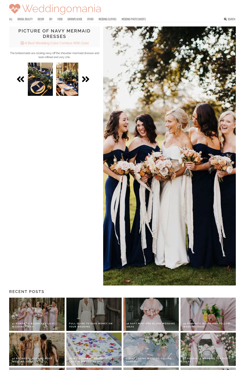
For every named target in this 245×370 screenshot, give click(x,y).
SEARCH (231, 19)
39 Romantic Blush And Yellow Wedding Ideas (206, 325)
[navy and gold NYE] (40, 79)
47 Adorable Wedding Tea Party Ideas (207, 360)
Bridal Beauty (25, 19)
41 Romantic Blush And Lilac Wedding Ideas (33, 325)
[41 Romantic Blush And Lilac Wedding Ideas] (37, 314)
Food (60, 19)
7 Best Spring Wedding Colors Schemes (149, 360)
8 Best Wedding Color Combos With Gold (56, 43)
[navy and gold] (67, 79)
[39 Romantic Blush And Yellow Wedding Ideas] (208, 314)
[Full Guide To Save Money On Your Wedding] (94, 314)
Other (90, 19)
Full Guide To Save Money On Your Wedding (91, 325)
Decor (41, 19)
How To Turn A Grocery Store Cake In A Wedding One (91, 360)
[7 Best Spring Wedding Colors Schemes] (151, 349)
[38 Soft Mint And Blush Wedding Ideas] (151, 314)
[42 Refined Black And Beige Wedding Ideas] (37, 349)
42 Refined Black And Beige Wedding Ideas (32, 360)
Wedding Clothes (107, 19)
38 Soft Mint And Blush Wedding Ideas (150, 325)
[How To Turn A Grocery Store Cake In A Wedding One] (94, 349)
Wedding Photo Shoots (134, 19)
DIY (50, 19)
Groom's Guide (75, 19)
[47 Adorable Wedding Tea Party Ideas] (208, 349)
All (10, 19)
